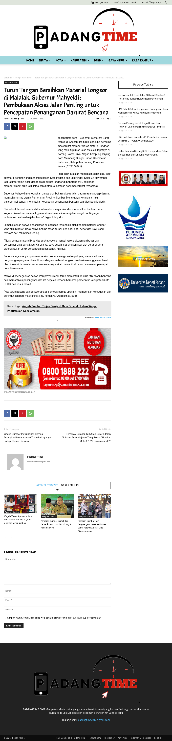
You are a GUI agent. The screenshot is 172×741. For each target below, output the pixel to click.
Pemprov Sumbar (23, 77)
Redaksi (158, 737)
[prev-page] (6, 538)
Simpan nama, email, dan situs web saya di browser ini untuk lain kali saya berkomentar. (54, 617)
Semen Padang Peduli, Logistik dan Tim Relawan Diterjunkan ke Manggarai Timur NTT (142, 125)
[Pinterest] (22, 126)
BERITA (43, 60)
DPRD (97, 60)
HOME (30, 60)
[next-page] (11, 538)
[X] (14, 126)
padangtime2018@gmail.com (94, 719)
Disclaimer (109, 737)
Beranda (8, 77)
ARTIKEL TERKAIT (47, 485)
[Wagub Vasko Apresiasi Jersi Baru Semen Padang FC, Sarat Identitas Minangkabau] (20, 503)
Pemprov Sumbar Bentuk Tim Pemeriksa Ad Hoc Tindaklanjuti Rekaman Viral (56, 524)
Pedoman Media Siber (140, 737)
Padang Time (17, 118)
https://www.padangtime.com (38, 462)
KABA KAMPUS (141, 60)
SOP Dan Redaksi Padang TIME (70, 737)
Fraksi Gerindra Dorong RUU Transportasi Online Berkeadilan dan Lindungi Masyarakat (143, 153)
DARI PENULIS (70, 485)
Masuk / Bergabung (151, 2)
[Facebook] (7, 126)
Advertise (122, 737)
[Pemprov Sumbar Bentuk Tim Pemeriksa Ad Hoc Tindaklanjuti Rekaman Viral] (57, 506)
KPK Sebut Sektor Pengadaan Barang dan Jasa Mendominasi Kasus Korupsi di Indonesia (143, 111)
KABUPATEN (79, 60)
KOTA (59, 60)
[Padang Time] (86, 30)
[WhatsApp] (30, 126)
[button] (165, 2)
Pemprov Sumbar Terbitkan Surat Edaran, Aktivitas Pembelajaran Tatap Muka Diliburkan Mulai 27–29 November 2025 (86, 437)
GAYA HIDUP (116, 60)
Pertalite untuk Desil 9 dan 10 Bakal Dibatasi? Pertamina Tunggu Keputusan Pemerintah (141, 97)
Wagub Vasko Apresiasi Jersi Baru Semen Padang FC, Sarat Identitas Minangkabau (18, 519)
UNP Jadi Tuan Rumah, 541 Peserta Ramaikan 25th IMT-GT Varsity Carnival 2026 (142, 139)
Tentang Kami (94, 737)
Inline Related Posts (103, 317)
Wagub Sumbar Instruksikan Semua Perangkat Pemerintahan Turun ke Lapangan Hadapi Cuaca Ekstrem (28, 437)
